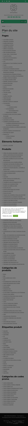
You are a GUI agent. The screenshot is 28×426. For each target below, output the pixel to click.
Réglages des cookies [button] (7, 215)
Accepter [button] (15, 215)
